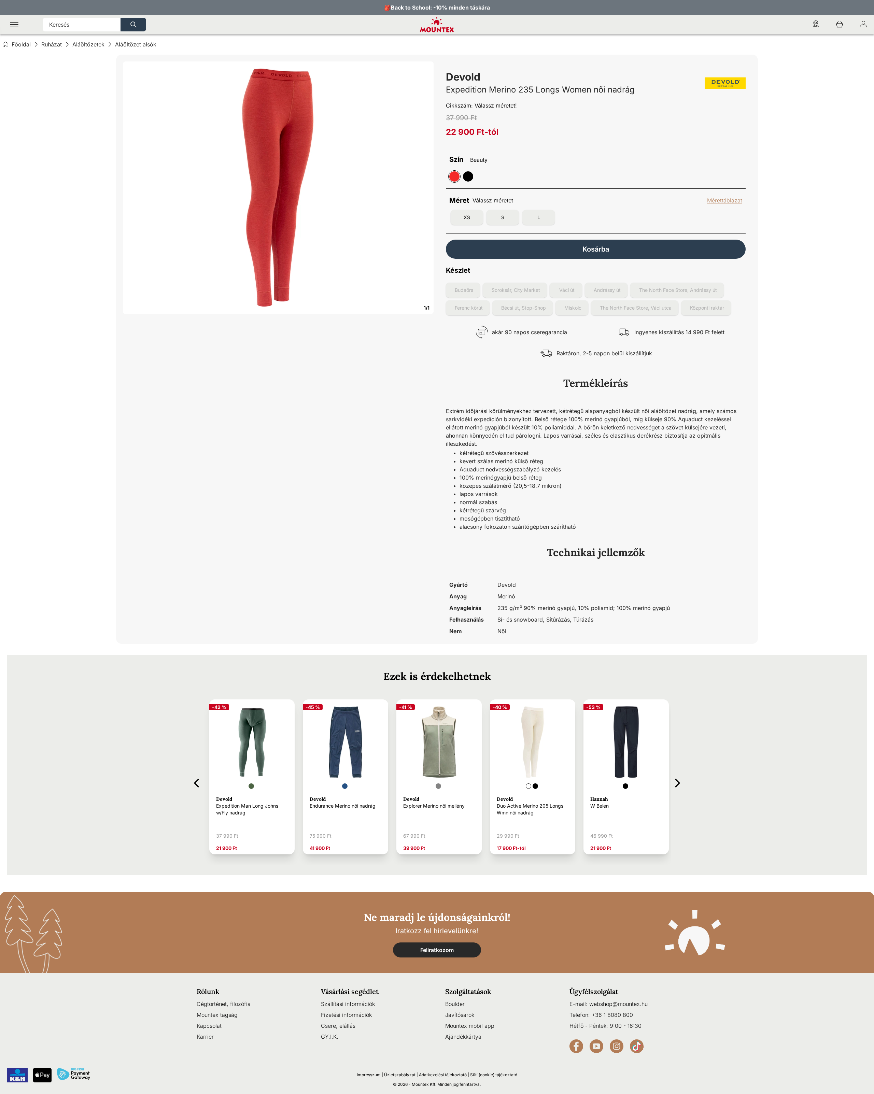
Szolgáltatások (468, 991)
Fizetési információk (346, 1014)
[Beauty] (454, 176)
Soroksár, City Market (516, 290)
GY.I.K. (329, 1036)
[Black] (468, 176)
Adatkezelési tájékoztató (443, 1074)
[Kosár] (839, 24)
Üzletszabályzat (399, 1074)
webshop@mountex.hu (618, 1003)
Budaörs (464, 290)
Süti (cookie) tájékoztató (493, 1074)
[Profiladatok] (863, 24)
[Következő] (677, 782)
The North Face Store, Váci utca (636, 308)
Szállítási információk (348, 1003)
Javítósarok (459, 1014)
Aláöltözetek (88, 44)
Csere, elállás (338, 1025)
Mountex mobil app (469, 1025)
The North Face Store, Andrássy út (678, 290)
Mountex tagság (217, 1014)
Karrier (205, 1036)
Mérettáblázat (724, 200)
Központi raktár (707, 308)
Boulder (455, 1003)
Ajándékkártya (463, 1036)
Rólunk (208, 991)
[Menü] (14, 24)
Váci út (567, 290)
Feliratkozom (437, 950)
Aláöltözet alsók (135, 44)
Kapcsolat (209, 1025)
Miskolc (572, 308)
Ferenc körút (469, 308)
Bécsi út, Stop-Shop (523, 308)
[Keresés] (133, 24)
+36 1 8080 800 (612, 1014)
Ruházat (51, 44)
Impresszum (369, 1074)
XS (467, 217)
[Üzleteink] (815, 24)
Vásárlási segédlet (350, 991)
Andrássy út (607, 290)
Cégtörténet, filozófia (224, 1003)
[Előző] (196, 782)
